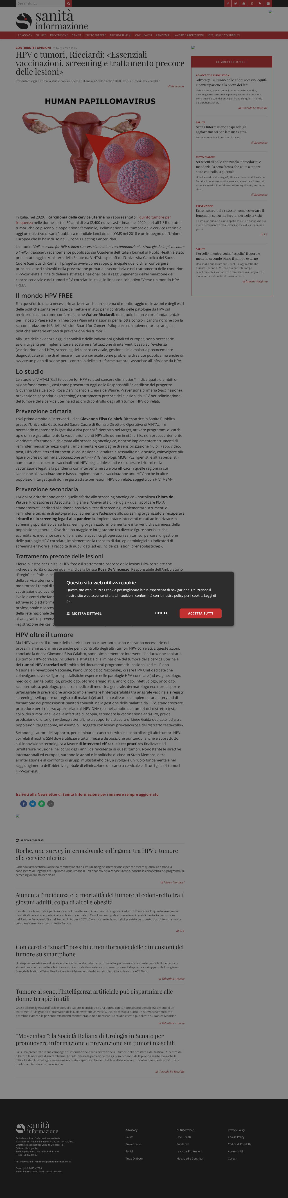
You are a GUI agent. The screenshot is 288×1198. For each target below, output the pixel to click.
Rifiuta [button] (161, 613)
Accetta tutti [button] (200, 613)
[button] (84, 613)
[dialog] (144, 599)
